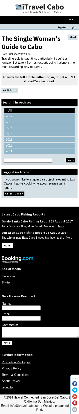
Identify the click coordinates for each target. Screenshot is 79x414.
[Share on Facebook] (74, 385)
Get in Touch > (14, 193)
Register (62, 27)
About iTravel (11, 381)
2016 (9, 122)
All (9, 110)
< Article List (10, 90)
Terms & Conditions (15, 374)
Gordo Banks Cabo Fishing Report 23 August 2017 (37, 221)
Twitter (6, 282)
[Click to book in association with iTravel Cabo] (17, 261)
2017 (9, 116)
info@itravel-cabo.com (25, 405)
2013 (9, 139)
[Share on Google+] (74, 398)
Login (72, 27)
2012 (9, 145)
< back (72, 37)
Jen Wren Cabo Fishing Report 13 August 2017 (35, 233)
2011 (9, 151)
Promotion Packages (16, 362)
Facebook (8, 276)
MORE (7, 245)
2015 (9, 128)
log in (50, 77)
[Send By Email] (74, 411)
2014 (9, 134)
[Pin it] (74, 404)
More (61, 226)
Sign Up (7, 387)
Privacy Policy (11, 368)
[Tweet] (74, 391)
